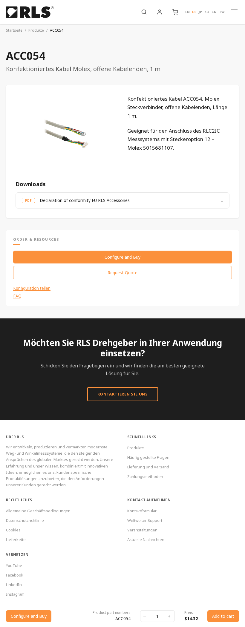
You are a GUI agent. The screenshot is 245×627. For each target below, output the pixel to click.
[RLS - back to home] (30, 12)
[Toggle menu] (234, 12)
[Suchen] (144, 12)
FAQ (17, 296)
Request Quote (122, 272)
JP (200, 12)
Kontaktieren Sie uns (122, 394)
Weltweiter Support (144, 520)
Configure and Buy (122, 257)
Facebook (14, 575)
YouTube (14, 565)
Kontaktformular (142, 510)
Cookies (13, 530)
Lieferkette (16, 539)
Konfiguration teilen (31, 288)
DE (194, 12)
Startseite (14, 30)
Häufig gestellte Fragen (148, 457)
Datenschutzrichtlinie (25, 520)
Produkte (36, 30)
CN (214, 12)
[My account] (159, 12)
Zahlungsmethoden (145, 476)
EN (187, 12)
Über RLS (15, 436)
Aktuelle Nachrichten (145, 539)
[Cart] (175, 12)
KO (206, 12)
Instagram (15, 594)
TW (222, 12)
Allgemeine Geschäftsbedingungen (38, 510)
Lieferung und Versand (148, 467)
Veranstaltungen (142, 530)
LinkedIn (14, 584)
